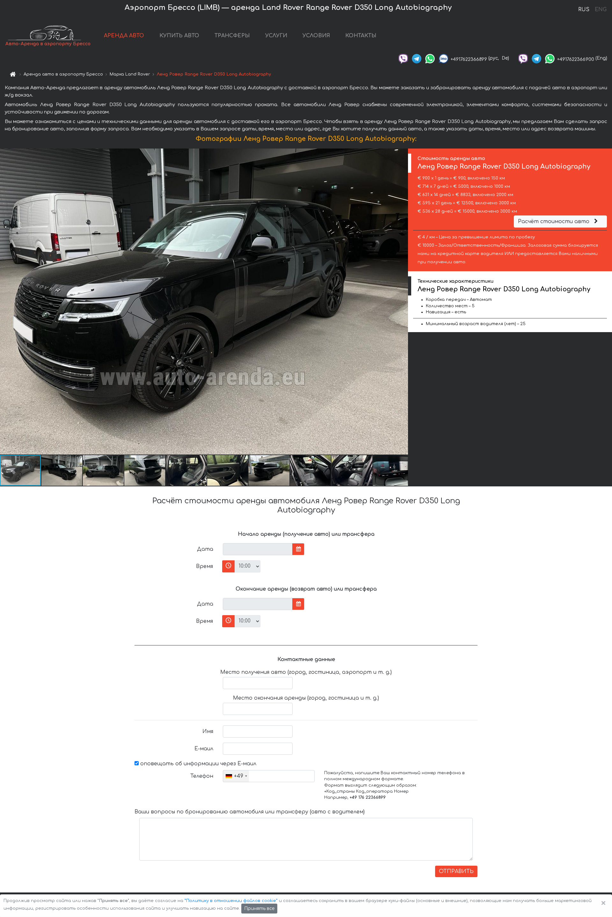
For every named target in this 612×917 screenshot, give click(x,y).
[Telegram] (417, 58)
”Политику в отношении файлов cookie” (231, 901)
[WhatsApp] (430, 58)
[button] (62, 470)
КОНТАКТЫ (360, 36)
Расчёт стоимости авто (554, 221)
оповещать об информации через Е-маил (197, 764)
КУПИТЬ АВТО (179, 36)
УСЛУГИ (276, 36)
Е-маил (203, 749)
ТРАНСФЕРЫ (232, 36)
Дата (205, 549)
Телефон (201, 776)
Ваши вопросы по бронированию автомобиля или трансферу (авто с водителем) (250, 812)
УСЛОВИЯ (316, 36)
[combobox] (236, 776)
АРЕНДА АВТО (124, 36)
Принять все (259, 908)
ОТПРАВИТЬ (456, 871)
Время (204, 566)
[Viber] (403, 58)
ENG (600, 9)
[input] (258, 549)
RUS (583, 9)
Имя (207, 731)
